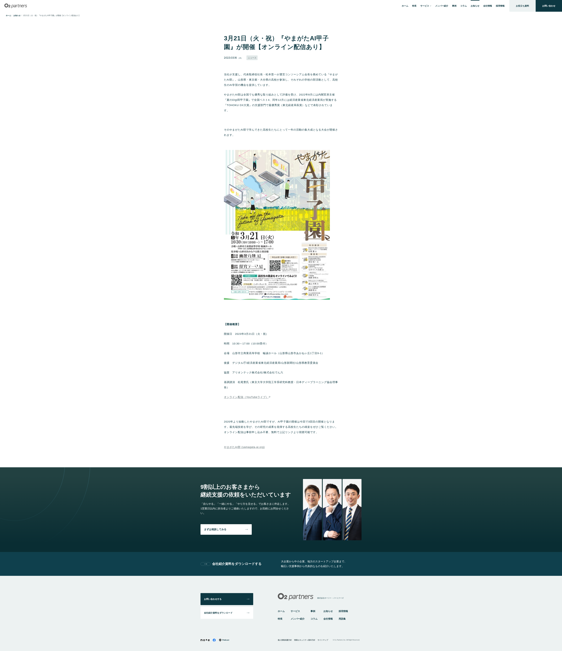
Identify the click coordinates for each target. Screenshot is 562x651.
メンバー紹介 (298, 619)
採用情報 (343, 611)
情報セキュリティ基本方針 (304, 640)
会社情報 (328, 619)
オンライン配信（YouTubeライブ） (246, 397)
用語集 (342, 619)
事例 (313, 611)
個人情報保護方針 (285, 640)
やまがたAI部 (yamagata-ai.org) (244, 447)
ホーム (8, 15)
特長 (280, 619)
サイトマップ (323, 640)
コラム (314, 619)
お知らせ (16, 15)
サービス (295, 611)
